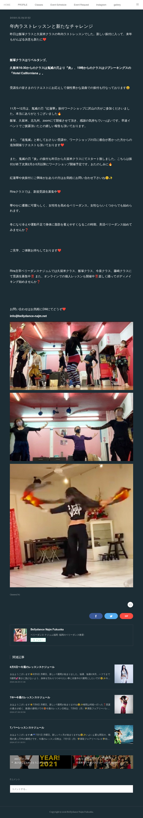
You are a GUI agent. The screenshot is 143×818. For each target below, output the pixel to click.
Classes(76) (15, 594)
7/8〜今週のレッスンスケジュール (30, 697)
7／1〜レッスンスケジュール (27, 727)
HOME (7, 4)
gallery (117, 4)
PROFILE (22, 4)
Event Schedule (58, 4)
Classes (39, 4)
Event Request (81, 4)
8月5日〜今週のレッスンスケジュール (32, 667)
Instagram (101, 4)
